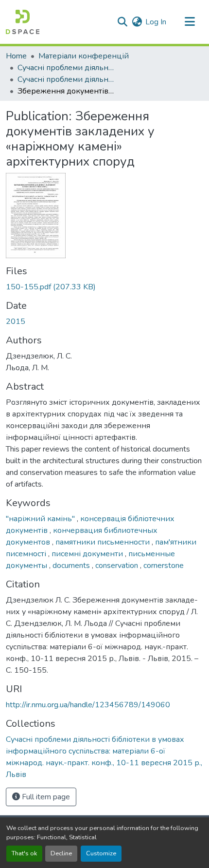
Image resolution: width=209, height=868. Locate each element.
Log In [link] (155, 22)
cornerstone (163, 565)
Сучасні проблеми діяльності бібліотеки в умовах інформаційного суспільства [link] (66, 67)
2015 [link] (15, 321)
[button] (22, 22)
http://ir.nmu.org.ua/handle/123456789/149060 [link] (88, 704)
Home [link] (16, 56)
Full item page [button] (45, 797)
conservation (117, 565)
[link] (104, 287)
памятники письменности (103, 542)
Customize (101, 853)
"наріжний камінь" (41, 518)
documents (72, 565)
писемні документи (88, 553)
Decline (61, 853)
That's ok (24, 853)
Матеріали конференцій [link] (83, 56)
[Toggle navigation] (189, 22)
